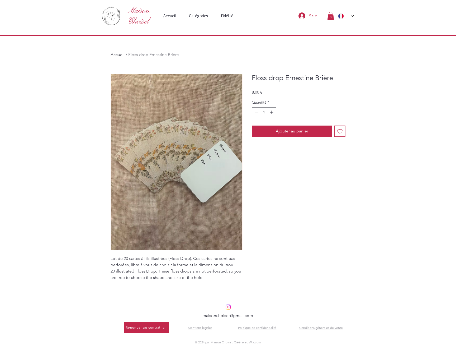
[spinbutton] (264, 112)
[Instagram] (228, 307)
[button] (330, 16)
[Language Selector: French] (346, 16)
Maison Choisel (138, 16)
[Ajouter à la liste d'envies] (339, 131)
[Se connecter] (301, 16)
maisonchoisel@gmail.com (227, 315)
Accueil (118, 54)
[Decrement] (256, 112)
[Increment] (272, 112)
